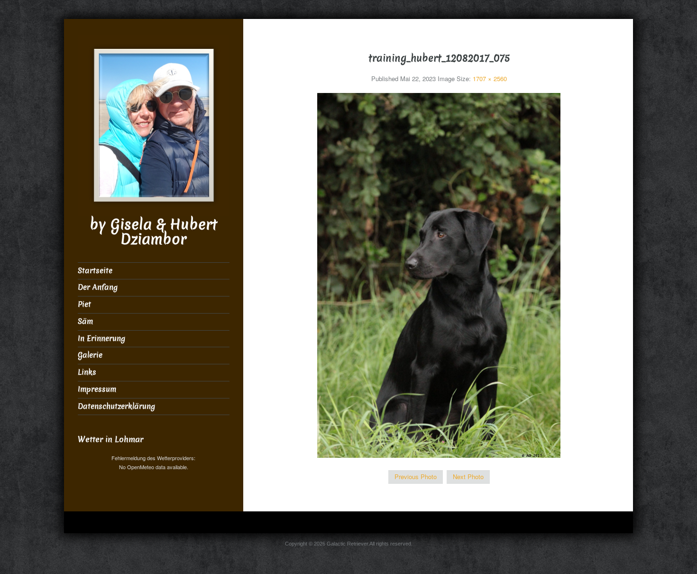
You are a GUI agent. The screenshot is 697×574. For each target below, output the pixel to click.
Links (87, 372)
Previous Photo (415, 476)
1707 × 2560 (490, 78)
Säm (85, 321)
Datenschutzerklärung (116, 406)
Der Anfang (98, 287)
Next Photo (468, 476)
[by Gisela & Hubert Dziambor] (153, 124)
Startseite (95, 271)
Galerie (90, 355)
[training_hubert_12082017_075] (438, 274)
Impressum (97, 389)
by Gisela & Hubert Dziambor (153, 232)
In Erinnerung (101, 338)
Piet (84, 304)
